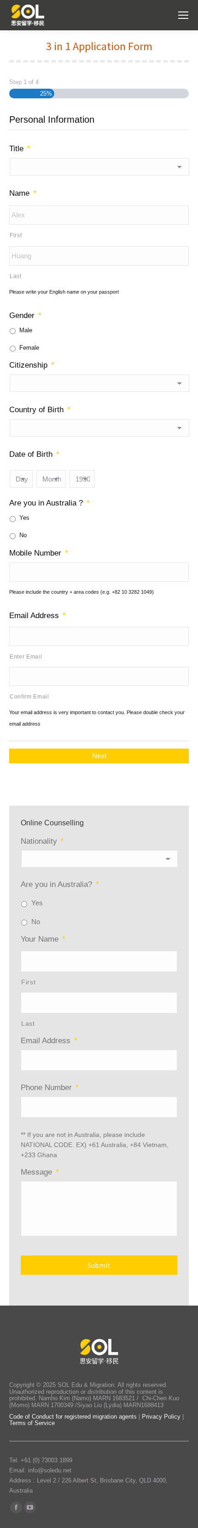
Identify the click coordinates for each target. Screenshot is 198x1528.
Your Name (43, 939)
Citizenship (31, 365)
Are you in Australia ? (49, 503)
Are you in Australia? (60, 884)
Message (40, 1172)
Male (25, 330)
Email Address (37, 615)
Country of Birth (39, 409)
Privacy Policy (161, 1416)
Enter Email (26, 656)
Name (22, 193)
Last (16, 276)
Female (29, 347)
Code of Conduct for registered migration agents (74, 1416)
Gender (25, 315)
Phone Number (50, 1087)
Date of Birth (34, 454)
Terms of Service (32, 1423)
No (23, 535)
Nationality (42, 841)
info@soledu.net (49, 1470)
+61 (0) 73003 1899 (46, 1460)
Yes (24, 517)
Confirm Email (29, 696)
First (16, 235)
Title (19, 148)
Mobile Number (38, 553)
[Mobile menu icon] (183, 15)
